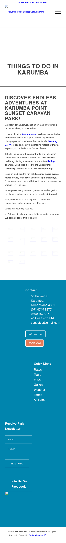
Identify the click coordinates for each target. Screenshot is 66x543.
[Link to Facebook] (34, 538)
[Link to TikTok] (55, 538)
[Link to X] (44, 538)
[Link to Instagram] (49, 538)
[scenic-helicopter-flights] (21, 261)
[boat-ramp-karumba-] (55, 239)
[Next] (58, 36)
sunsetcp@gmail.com (45, 322)
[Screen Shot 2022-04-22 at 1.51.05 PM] (21, 253)
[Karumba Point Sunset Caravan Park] (27, 11)
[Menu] (56, 11)
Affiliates (39, 399)
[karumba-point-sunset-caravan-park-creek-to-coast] (21, 241)
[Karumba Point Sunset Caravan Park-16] (55, 229)
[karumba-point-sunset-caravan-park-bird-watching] (33, 253)
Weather (39, 389)
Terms (38, 394)
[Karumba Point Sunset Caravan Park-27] (21, 229)
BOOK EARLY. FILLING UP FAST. (33, 2)
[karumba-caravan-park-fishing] (33, 239)
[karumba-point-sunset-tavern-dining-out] (44, 253)
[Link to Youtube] (39, 538)
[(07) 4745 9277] (28, 309)
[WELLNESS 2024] (10, 239)
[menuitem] (56, 11)
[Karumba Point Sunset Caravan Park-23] (33, 229)
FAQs (37, 379)
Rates (38, 369)
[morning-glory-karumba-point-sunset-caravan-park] (10, 263)
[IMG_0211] (44, 229)
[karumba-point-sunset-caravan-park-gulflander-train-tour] (55, 253)
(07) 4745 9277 (41, 309)
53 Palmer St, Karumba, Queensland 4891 (43, 300)
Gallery (38, 384)
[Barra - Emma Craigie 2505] (10, 253)
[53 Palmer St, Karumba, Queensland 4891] (28, 296)
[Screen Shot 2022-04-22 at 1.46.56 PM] (44, 239)
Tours (37, 374)
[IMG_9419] (10, 229)
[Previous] (8, 36)
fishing (51, 161)
